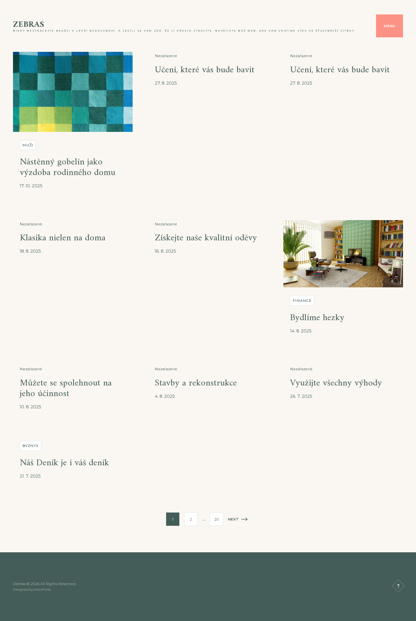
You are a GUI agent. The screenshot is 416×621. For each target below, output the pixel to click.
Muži (27, 145)
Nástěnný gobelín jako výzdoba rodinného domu (67, 167)
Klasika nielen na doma (62, 238)
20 (216, 519)
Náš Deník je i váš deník (64, 463)
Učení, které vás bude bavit (204, 70)
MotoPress (42, 589)
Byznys (30, 445)
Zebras (28, 24)
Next (233, 519)
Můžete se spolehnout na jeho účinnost (66, 388)
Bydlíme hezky (317, 318)
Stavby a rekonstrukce (196, 383)
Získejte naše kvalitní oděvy (206, 238)
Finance (302, 300)
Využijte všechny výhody (336, 383)
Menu (389, 26)
